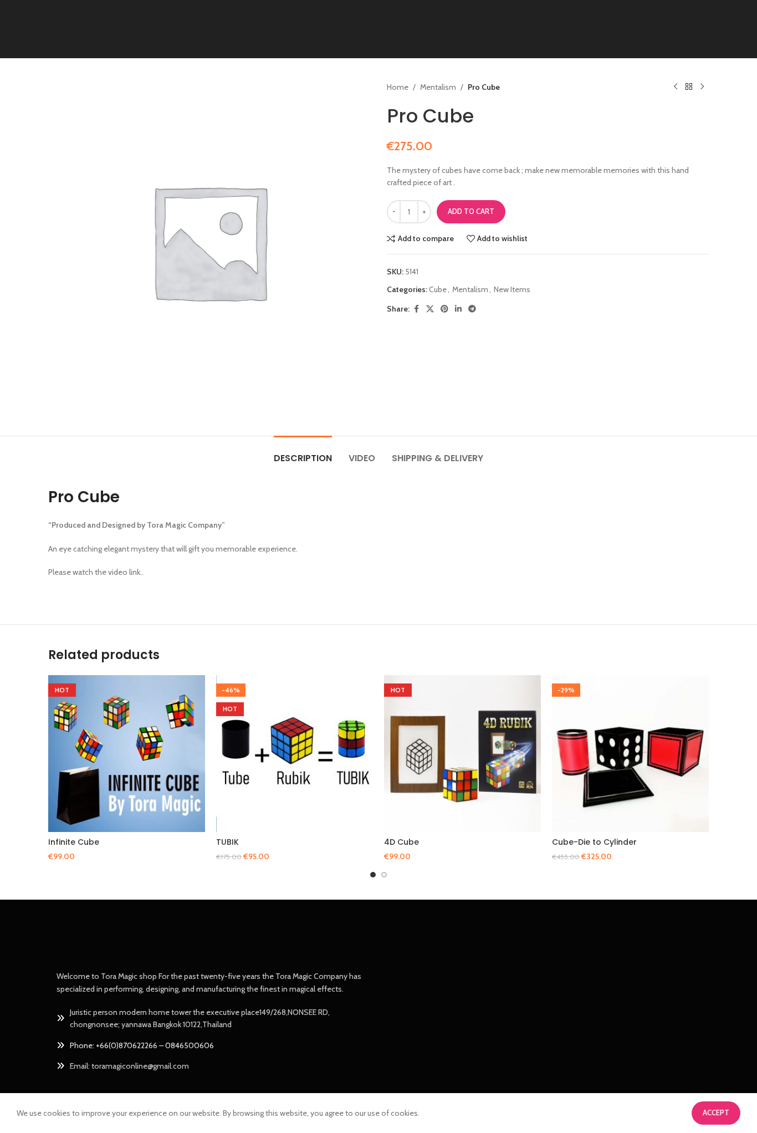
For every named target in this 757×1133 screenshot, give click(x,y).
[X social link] (430, 309)
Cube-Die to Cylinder (594, 842)
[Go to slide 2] (384, 874)
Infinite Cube (73, 842)
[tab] (303, 452)
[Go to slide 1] (373, 874)
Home (397, 87)
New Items (512, 289)
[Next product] (702, 87)
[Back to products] (688, 87)
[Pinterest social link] (444, 309)
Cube (438, 289)
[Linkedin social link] (458, 309)
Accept (716, 1112)
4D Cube (401, 842)
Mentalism (438, 87)
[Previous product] (675, 87)
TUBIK (227, 842)
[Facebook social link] (416, 309)
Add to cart (471, 211)
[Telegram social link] (472, 309)
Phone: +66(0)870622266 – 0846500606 (142, 1045)
